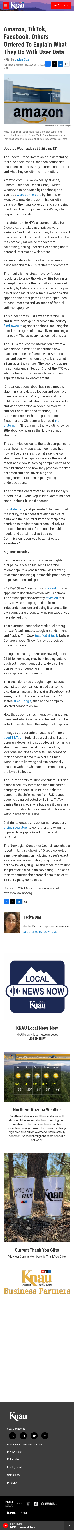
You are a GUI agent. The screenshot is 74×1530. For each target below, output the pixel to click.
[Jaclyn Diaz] (12, 922)
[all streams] (69, 1525)
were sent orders (29, 195)
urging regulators (16, 827)
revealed (52, 598)
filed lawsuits (13, 326)
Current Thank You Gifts (37, 1250)
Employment (14, 1467)
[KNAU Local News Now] (37, 986)
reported (50, 588)
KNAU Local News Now (37, 1028)
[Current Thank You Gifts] (37, 1197)
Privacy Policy (15, 1451)
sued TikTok (12, 737)
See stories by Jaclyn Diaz (40, 932)
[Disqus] (37, 1354)
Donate (62, 5)
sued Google (22, 701)
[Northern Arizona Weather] (37, 1077)
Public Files (13, 1459)
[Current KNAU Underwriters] (37, 1282)
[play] (5, 1525)
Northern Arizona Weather (37, 1109)
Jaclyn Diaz (22, 59)
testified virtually (47, 635)
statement (16, 509)
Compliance (14, 1475)
